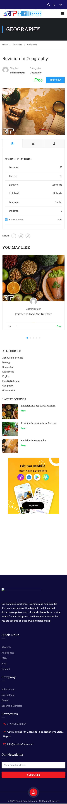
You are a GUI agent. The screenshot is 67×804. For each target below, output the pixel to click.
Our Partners (8, 695)
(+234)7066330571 (16, 724)
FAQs (4, 658)
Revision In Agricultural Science (39, 423)
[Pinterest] (28, 236)
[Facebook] (14, 236)
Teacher (14, 68)
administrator (33, 308)
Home (5, 44)
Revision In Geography (33, 440)
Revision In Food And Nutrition (33, 314)
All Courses (17, 44)
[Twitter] (21, 236)
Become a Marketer (12, 705)
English (6, 376)
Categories (35, 68)
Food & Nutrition (10, 381)
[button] (27, 338)
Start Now (55, 80)
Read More (33, 278)
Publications (8, 689)
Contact (6, 669)
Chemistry (7, 367)
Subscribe (33, 774)
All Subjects (8, 652)
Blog (4, 663)
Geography (32, 44)
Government (8, 390)
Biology (6, 362)
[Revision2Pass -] (22, 13)
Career (5, 700)
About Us (6, 647)
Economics (8, 371)
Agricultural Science (12, 357)
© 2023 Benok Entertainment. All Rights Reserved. (34, 801)
